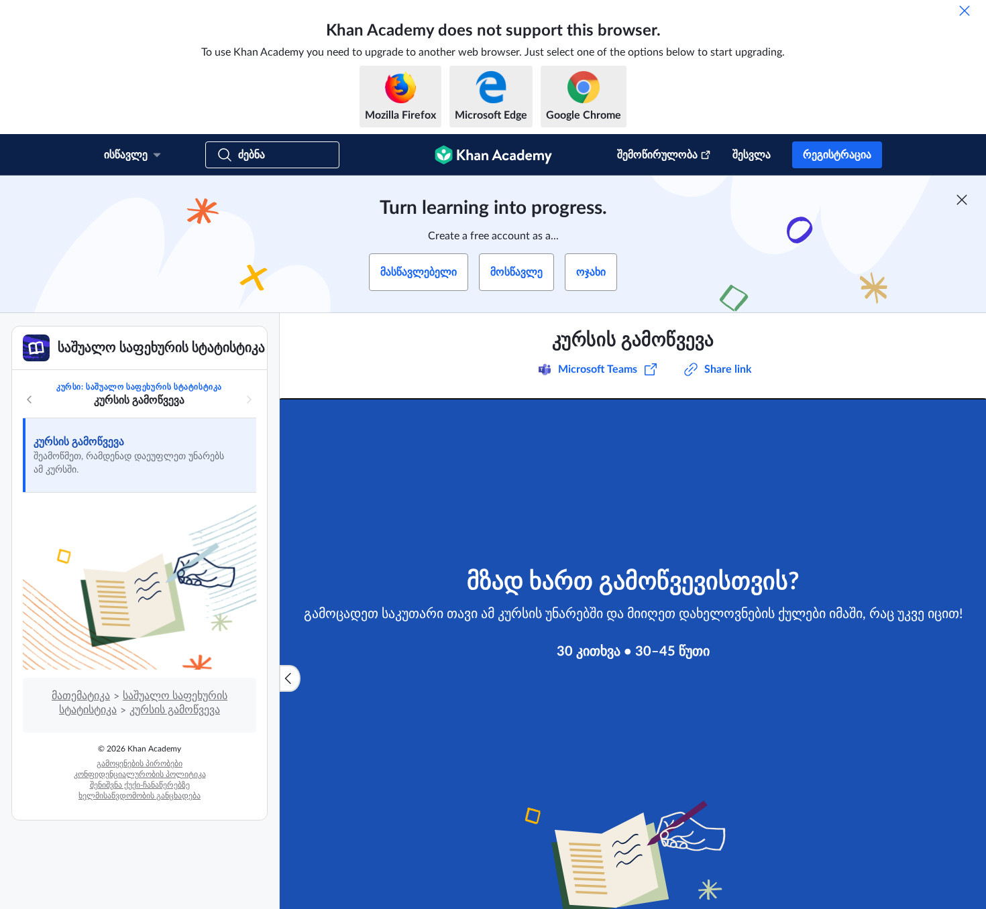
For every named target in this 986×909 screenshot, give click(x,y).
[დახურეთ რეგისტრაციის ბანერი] (961, 199)
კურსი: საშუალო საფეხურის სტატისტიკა (139, 387)
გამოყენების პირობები (139, 764)
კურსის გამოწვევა (79, 441)
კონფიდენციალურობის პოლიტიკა (140, 774)
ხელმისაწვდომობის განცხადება (139, 796)
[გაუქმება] (964, 10)
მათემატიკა (81, 695)
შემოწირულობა (657, 154)
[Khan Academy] (493, 155)
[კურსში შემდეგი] (249, 399)
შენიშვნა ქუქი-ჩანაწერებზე (140, 785)
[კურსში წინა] (29, 399)
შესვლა (751, 154)
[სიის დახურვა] (289, 678)
